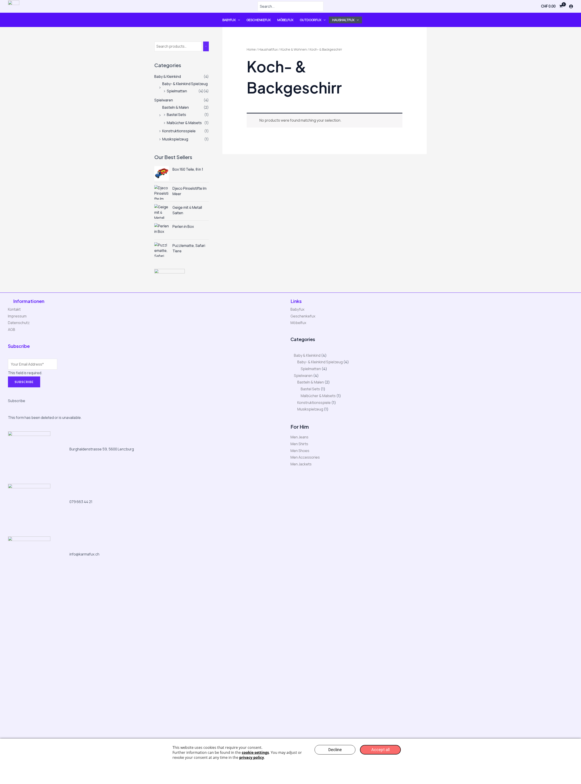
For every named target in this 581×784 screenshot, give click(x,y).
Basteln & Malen (175, 107)
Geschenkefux (258, 20)
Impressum (17, 316)
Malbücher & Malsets (184, 122)
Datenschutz (19, 322)
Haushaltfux (343, 20)
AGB (11, 329)
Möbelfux (285, 20)
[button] (238, 20)
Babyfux (229, 20)
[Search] (206, 46)
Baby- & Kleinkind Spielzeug (185, 83)
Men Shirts (299, 443)
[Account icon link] (571, 6)
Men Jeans (299, 437)
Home (251, 49)
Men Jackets (301, 464)
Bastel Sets (176, 114)
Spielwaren (163, 100)
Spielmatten (177, 90)
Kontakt (14, 309)
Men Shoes (299, 450)
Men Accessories (305, 457)
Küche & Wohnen (294, 49)
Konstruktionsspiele (179, 130)
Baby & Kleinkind (167, 76)
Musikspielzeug (175, 139)
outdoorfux (310, 20)
